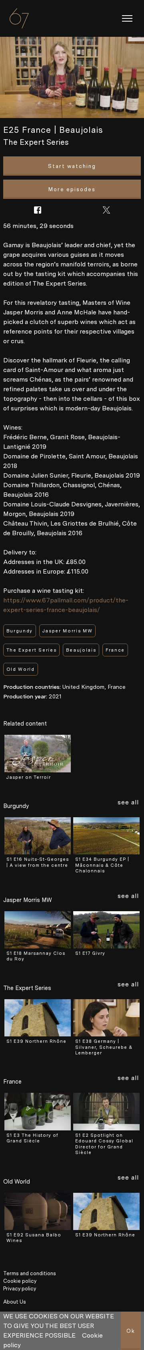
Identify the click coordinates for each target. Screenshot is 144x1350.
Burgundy (19, 631)
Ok (130, 1331)
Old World (20, 669)
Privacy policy (19, 1289)
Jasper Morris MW (67, 631)
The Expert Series (35, 142)
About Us (14, 1302)
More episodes (72, 189)
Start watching (72, 166)
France (115, 650)
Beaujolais (81, 650)
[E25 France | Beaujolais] (72, 77)
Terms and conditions (29, 1273)
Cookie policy (19, 1281)
